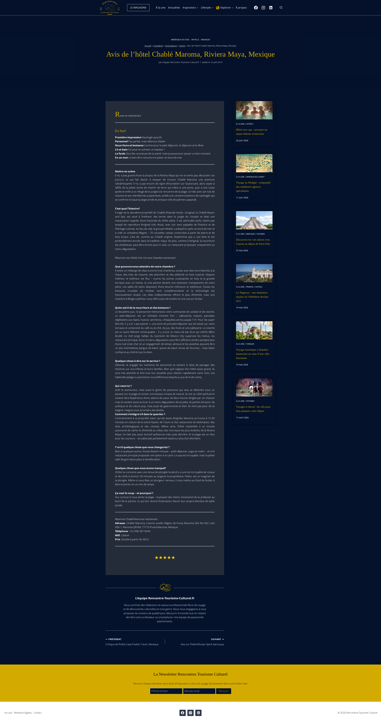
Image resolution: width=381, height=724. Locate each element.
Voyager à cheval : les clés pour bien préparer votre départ (253, 408)
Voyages (261, 234)
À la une (160, 7)
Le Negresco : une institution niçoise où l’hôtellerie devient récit (252, 296)
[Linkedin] (270, 7)
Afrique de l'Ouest (255, 176)
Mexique (205, 39)
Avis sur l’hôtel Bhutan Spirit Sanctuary (202, 642)
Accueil (148, 45)
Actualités (174, 7)
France (249, 286)
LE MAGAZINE (138, 7)
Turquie (250, 344)
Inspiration (158, 45)
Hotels (195, 39)
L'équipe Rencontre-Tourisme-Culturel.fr (180, 62)
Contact (37, 712)
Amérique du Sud (180, 39)
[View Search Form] (280, 7)
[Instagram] (263, 7)
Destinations (171, 45)
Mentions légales (23, 712)
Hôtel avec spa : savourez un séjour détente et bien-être (251, 131)
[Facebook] (256, 7)
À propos (241, 7)
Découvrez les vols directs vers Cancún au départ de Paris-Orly (253, 241)
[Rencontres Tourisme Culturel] (110, 7)
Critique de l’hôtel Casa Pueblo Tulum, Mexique (132, 642)
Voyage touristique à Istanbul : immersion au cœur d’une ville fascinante (252, 353)
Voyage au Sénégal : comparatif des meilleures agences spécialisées (253, 186)
